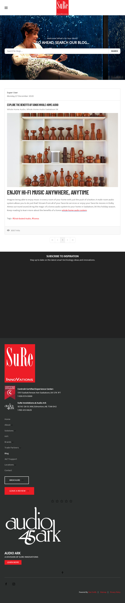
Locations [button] (9, 465)
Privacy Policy (115, 592)
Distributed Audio (22, 218)
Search (114, 51)
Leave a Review (17, 491)
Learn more (13, 562)
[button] (6, 7)
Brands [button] (8, 442)
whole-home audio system (74, 210)
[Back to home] (62, 7)
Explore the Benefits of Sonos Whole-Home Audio (32, 105)
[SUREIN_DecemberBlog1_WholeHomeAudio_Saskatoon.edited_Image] (62, 150)
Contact (8, 470)
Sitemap (103, 592)
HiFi (6, 436)
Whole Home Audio (16, 109)
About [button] (7, 425)
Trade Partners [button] (12, 448)
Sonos (36, 218)
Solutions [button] (9, 431)
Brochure (14, 480)
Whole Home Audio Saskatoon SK (42, 109)
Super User (12, 93)
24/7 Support (11, 459)
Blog (7, 453)
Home (7, 419)
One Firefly (92, 592)
